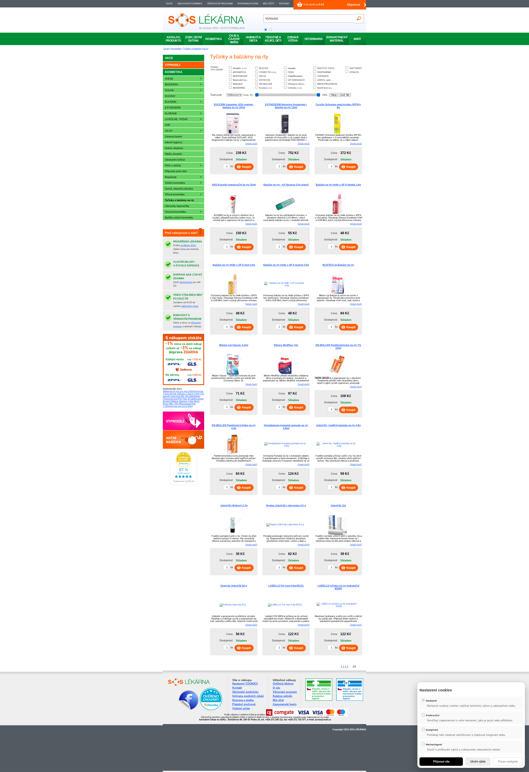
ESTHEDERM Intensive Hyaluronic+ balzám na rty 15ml (286, 106)
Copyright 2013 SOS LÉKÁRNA (349, 729)
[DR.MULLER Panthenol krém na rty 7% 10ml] (337, 374)
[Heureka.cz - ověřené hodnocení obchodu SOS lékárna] (183, 484)
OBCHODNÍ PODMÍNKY (189, 3)
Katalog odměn (282, 696)
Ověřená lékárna (283, 683)
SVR (167, 125)
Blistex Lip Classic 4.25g (233, 345)
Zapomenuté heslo (285, 704)
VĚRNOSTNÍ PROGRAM (220, 3)
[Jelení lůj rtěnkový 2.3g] (232, 534)
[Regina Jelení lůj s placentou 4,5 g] (285, 524)
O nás (276, 687)
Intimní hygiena (173, 142)
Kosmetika (176, 48)
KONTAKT (284, 3)
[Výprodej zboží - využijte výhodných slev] (183, 429)
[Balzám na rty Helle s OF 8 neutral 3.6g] (285, 285)
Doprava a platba (243, 700)
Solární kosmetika (175, 182)
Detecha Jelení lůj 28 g (233, 585)
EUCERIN (170, 101)
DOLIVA (169, 90)
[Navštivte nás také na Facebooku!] (183, 709)
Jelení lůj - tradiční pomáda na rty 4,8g (338, 425)
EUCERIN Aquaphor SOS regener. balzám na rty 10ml (234, 106)
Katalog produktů (173, 39)
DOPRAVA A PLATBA (247, 3)
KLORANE (171, 113)
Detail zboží (251, 143)
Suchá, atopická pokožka (179, 188)
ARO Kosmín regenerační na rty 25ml (234, 184)
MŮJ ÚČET (269, 3)
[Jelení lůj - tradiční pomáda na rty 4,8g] (337, 446)
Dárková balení (173, 136)
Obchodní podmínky (245, 691)
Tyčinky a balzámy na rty (195, 48)
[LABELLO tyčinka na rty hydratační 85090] (337, 606)
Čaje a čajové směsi (233, 39)
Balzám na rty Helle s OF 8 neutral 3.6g (286, 265)
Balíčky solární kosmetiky (179, 217)
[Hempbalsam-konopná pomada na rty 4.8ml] (285, 446)
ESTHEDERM (173, 107)
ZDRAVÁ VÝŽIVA (292, 39)
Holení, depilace (174, 148)
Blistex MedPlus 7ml (286, 345)
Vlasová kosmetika (175, 211)
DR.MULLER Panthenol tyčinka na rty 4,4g (234, 427)
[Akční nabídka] (183, 448)
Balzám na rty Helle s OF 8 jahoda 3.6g (338, 184)
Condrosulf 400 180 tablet (181, 396)
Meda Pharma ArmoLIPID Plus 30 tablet (181, 397)
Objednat (353, 4)
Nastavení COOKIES (245, 683)
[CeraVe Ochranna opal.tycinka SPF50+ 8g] (337, 133)
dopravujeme (186, 282)
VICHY (169, 130)
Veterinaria (313, 39)
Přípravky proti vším (176, 171)
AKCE (169, 58)
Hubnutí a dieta (253, 39)
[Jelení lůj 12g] (337, 534)
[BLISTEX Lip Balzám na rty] (337, 293)
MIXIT (357, 39)
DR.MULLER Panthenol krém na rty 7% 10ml (338, 347)
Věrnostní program (285, 691)
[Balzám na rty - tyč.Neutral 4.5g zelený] (285, 213)
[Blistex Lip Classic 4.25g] (232, 374)
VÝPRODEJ (172, 65)
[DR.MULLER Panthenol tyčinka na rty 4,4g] (232, 454)
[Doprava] (183, 384)
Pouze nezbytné (508, 761)
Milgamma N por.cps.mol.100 (177, 391)
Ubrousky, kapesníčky (177, 206)
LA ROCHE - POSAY (176, 119)
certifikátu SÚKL (188, 245)
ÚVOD (169, 3)
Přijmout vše (441, 761)
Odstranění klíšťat (175, 159)
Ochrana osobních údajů (248, 696)
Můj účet (278, 700)
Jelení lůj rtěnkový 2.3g (233, 505)
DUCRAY (170, 96)
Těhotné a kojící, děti (273, 39)
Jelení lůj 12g (338, 505)
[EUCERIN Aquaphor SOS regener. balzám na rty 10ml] (232, 133)
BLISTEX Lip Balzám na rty (338, 265)
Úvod (166, 48)
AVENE (169, 78)
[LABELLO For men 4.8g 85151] (285, 604)
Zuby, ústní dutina (193, 39)
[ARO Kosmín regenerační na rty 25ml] (232, 213)
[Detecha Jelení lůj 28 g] (233, 604)
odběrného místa (189, 306)
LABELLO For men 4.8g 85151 (286, 585)
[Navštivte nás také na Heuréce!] (211, 709)
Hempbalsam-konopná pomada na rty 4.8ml (286, 427)
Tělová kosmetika (175, 194)
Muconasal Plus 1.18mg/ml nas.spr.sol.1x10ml (179, 404)
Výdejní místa (241, 708)
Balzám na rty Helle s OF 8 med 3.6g (234, 265)
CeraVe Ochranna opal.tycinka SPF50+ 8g (338, 106)
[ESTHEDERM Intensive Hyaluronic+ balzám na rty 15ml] (285, 133)
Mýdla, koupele (173, 154)
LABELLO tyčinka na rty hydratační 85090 (338, 587)
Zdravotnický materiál (337, 39)
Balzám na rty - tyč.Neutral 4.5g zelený (286, 184)
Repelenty (170, 177)
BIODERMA (171, 84)
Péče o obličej (173, 165)
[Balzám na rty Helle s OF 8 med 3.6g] (232, 293)
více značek (217, 69)
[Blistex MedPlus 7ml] (285, 374)
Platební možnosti (244, 704)
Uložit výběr (478, 761)
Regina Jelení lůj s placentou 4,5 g (286, 505)
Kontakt (237, 687)
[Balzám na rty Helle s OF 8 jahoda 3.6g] (337, 213)
